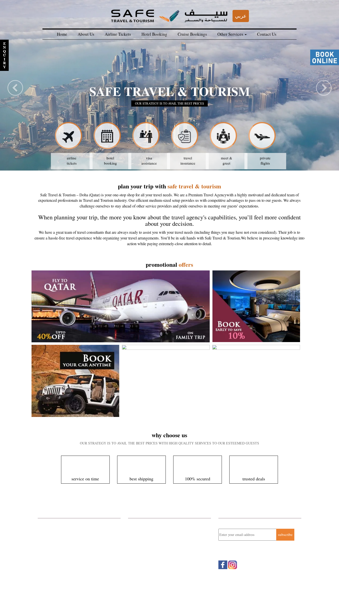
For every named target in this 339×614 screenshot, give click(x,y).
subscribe (285, 534)
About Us (86, 34)
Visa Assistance (50, 575)
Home (62, 34)
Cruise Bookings (192, 34)
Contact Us (266, 34)
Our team (46, 602)
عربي (240, 15)
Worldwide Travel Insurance (59, 549)
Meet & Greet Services (55, 562)
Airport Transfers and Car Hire (61, 556)
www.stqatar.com (150, 560)
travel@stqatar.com (154, 555)
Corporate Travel (51, 523)
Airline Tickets (118, 34)
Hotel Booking (154, 34)
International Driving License (60, 569)
